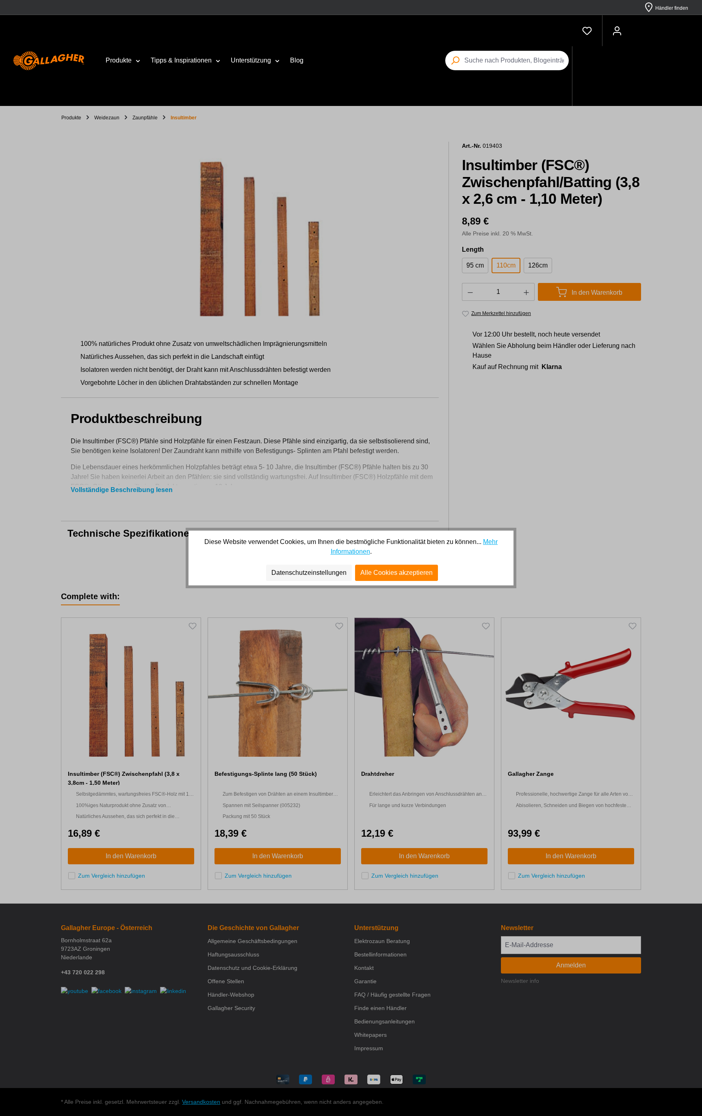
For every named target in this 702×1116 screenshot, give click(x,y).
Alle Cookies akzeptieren (396, 572)
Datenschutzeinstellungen (309, 572)
